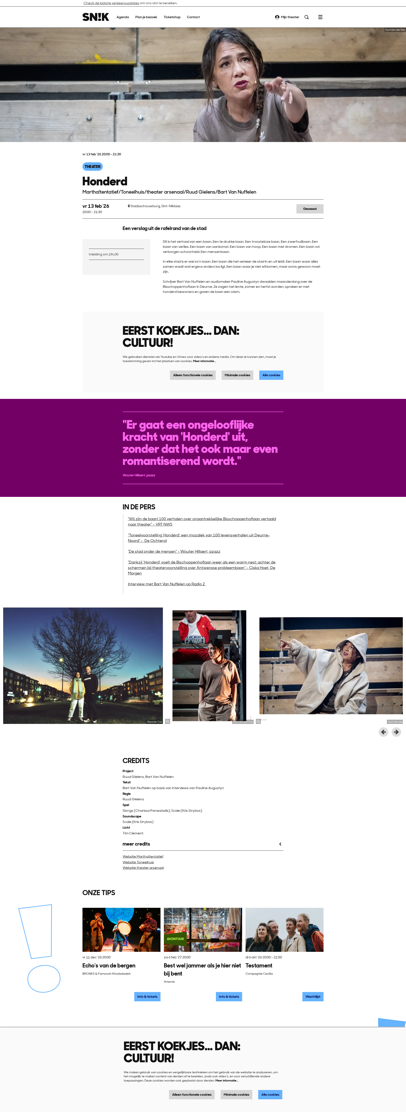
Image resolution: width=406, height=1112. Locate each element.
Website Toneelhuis (138, 862)
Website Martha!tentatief (143, 856)
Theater (93, 166)
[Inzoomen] (167, 721)
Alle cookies (271, 375)
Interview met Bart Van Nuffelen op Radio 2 (167, 583)
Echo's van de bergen (108, 965)
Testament (259, 965)
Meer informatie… (204, 361)
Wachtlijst (313, 996)
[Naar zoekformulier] (306, 17)
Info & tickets (147, 996)
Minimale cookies (237, 375)
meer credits (136, 844)
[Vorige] (383, 732)
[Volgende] (396, 732)
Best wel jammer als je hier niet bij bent (202, 969)
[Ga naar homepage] (95, 17)
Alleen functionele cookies (193, 375)
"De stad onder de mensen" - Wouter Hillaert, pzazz (174, 551)
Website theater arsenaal (143, 867)
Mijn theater (290, 17)
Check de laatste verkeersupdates (111, 3)
